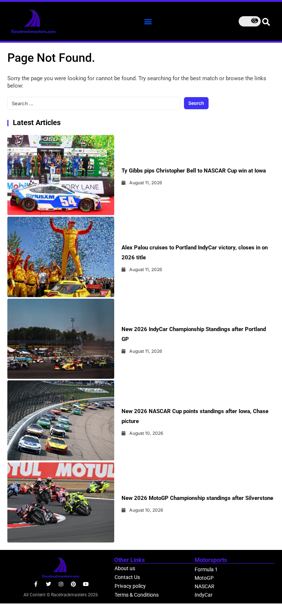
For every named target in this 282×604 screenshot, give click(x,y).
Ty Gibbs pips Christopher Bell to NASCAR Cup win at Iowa (194, 170)
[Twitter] (48, 584)
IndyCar (204, 595)
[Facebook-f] (36, 584)
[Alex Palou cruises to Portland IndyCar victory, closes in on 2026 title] (60, 257)
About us (125, 568)
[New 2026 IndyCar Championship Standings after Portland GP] (60, 339)
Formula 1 (206, 569)
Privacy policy (130, 586)
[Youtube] (85, 584)
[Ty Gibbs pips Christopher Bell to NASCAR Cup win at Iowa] (60, 175)
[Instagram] (61, 584)
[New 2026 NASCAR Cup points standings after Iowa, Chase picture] (60, 420)
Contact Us (127, 577)
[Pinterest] (73, 584)
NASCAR (204, 586)
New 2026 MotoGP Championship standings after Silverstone (197, 498)
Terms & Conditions (137, 595)
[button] (148, 21)
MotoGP (204, 578)
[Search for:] (93, 103)
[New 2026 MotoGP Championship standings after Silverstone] (60, 502)
